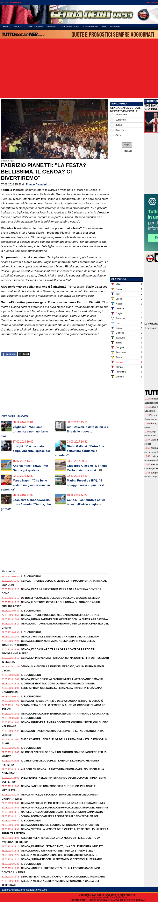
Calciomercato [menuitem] (90, 26)
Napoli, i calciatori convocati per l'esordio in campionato (62, 812)
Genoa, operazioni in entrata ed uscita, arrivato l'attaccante (65, 713)
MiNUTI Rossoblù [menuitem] (111, 26)
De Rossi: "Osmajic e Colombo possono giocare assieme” (60, 597)
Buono (118, 125)
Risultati (127, 151)
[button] (127, 145)
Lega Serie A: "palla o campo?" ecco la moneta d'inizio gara (63, 876)
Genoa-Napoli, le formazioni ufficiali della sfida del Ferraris (65, 807)
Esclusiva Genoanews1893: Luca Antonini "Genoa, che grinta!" (26, 504)
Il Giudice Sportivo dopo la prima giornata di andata (58, 683)
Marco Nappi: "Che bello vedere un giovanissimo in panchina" (25, 485)
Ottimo (118, 135)
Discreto (119, 130)
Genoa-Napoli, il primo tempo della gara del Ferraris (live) (63, 803)
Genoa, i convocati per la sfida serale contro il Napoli (60, 816)
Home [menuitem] (5, 26)
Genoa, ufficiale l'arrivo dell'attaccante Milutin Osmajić (62, 700)
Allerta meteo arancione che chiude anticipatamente (59, 855)
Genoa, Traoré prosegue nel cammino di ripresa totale (60, 615)
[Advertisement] (32, 384)
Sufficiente (120, 119)
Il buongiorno (31, 576)
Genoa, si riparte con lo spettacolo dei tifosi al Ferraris (61, 859)
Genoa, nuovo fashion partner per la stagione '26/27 (58, 850)
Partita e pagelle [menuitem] (35, 26)
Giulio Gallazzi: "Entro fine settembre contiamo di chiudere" (79, 451)
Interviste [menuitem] (51, 26)
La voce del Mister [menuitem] (69, 26)
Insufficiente (121, 114)
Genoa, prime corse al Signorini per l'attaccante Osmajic (62, 679)
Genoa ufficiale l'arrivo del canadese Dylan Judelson (60, 636)
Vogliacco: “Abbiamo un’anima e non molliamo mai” (24, 431)
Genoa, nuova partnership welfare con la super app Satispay (64, 619)
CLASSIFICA (118, 279)
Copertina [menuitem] (17, 26)
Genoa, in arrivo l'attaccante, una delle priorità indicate (62, 846)
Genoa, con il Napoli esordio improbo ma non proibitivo (60, 825)
